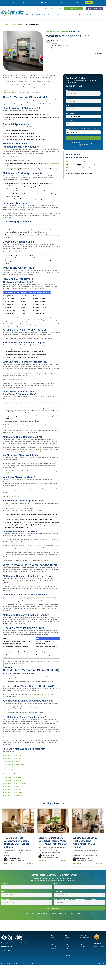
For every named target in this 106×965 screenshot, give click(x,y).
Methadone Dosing (15, 157)
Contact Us (100, 14)
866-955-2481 (74, 86)
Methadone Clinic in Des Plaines (14, 764)
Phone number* (70, 98)
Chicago (53, 937)
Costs (27, 92)
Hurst (66, 948)
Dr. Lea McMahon (14, 858)
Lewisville (67, 950)
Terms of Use (27, 963)
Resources (65, 14)
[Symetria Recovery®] (12, 12)
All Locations (73, 14)
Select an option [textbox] (60, 902)
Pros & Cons (21, 92)
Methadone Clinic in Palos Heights (15, 767)
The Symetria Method (42, 14)
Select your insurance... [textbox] (62, 894)
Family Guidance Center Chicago (38, 694)
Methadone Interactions (16, 379)
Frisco (66, 944)
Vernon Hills (53, 948)
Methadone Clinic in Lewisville (13, 792)
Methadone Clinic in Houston (13, 777)
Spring (66, 953)
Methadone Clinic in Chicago (13, 755)
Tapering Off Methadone (16, 252)
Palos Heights (54, 946)
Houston (67, 946)
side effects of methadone (51, 163)
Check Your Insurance (74, 9)
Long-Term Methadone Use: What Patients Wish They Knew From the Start (52, 841)
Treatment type (70, 120)
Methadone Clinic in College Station (15, 783)
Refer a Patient (83, 14)
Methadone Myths (15, 496)
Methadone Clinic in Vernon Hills (14, 770)
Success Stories (55, 14)
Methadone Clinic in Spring (12, 780)
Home (5, 24)
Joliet (52, 942)
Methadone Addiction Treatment (57, 32)
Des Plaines (53, 939)
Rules (14, 92)
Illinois (52, 935)
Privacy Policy (19, 963)
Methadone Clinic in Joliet (12, 761)
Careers (34, 963)
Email (67, 105)
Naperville (53, 944)
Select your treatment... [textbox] (9, 902)
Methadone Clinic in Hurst (12, 789)
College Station (68, 939)
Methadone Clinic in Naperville (13, 758)
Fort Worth (67, 942)
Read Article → (9, 863)
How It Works (7, 92)
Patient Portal (83, 946)
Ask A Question (35, 92)
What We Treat (30, 14)
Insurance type (70, 113)
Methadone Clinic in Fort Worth (14, 786)
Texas (66, 935)
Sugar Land (68, 955)
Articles (19, 24)
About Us (92, 14)
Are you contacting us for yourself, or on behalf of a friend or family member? (82, 129)
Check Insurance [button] (8, 737)
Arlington (67, 937)
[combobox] (79, 894)
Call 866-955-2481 (95, 9)
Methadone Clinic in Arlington (13, 795)
